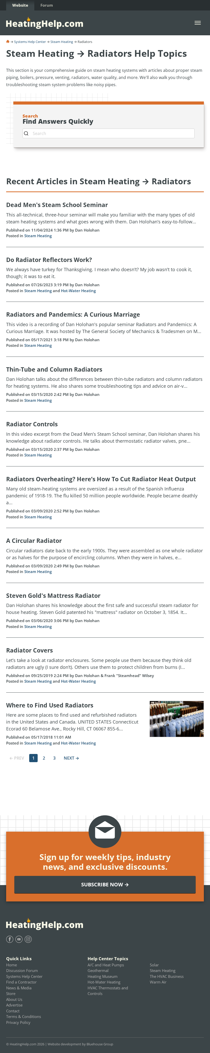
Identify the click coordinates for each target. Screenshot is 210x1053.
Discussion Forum (22, 970)
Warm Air (158, 982)
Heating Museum (103, 976)
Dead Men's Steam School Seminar (57, 205)
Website (20, 5)
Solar (154, 964)
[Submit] (28, 133)
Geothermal (98, 970)
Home (11, 964)
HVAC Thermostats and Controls (108, 990)
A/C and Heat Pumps (106, 964)
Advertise (14, 1005)
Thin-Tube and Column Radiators (54, 369)
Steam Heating (61, 41)
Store (10, 993)
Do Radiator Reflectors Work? (49, 260)
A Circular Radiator (34, 540)
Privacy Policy (18, 1022)
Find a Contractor (21, 982)
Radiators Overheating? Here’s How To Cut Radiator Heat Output (101, 479)
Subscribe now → (105, 884)
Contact (12, 1010)
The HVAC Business (167, 976)
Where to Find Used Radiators (49, 705)
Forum (46, 5)
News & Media (19, 987)
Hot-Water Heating (78, 290)
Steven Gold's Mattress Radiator (53, 595)
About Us (14, 999)
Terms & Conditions (23, 1016)
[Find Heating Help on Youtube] (19, 939)
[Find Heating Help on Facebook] (9, 939)
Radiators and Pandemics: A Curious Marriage (73, 314)
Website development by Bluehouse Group (80, 1044)
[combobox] (109, 133)
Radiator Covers (29, 650)
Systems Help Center (30, 41)
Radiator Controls (32, 424)
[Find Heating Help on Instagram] (28, 939)
